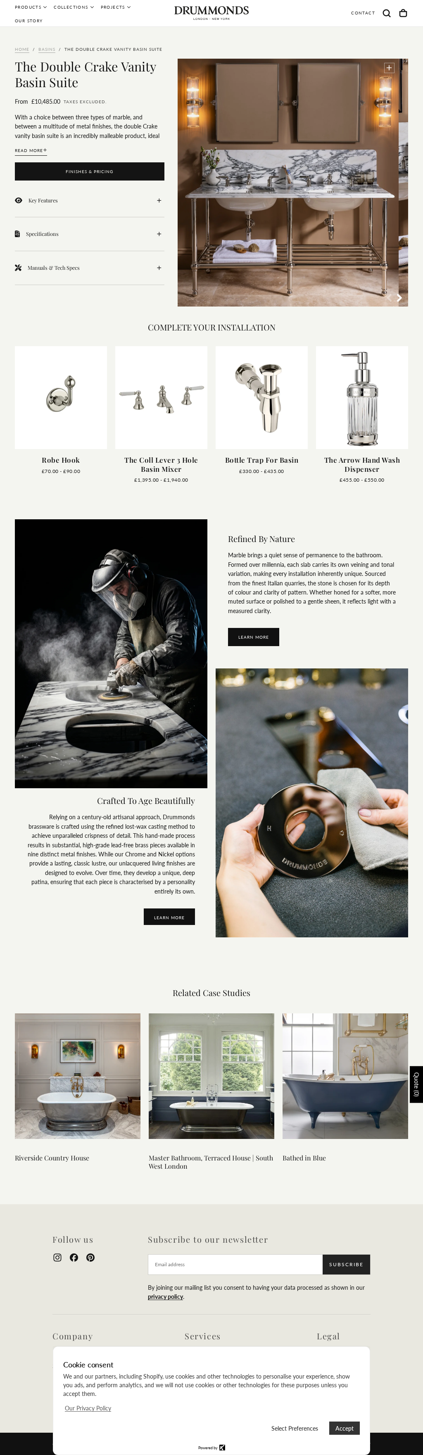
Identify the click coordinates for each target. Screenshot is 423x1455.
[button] (387, 13)
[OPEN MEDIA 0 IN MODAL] (389, 68)
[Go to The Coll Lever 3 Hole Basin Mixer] (161, 397)
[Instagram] (57, 1257)
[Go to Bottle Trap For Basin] (262, 397)
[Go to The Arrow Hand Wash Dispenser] (362, 397)
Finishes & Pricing (89, 171)
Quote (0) (416, 1084)
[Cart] (403, 13)
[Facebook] (74, 1257)
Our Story (29, 20)
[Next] (384, 396)
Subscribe (346, 1264)
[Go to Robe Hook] (61, 397)
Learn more (253, 637)
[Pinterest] (90, 1257)
